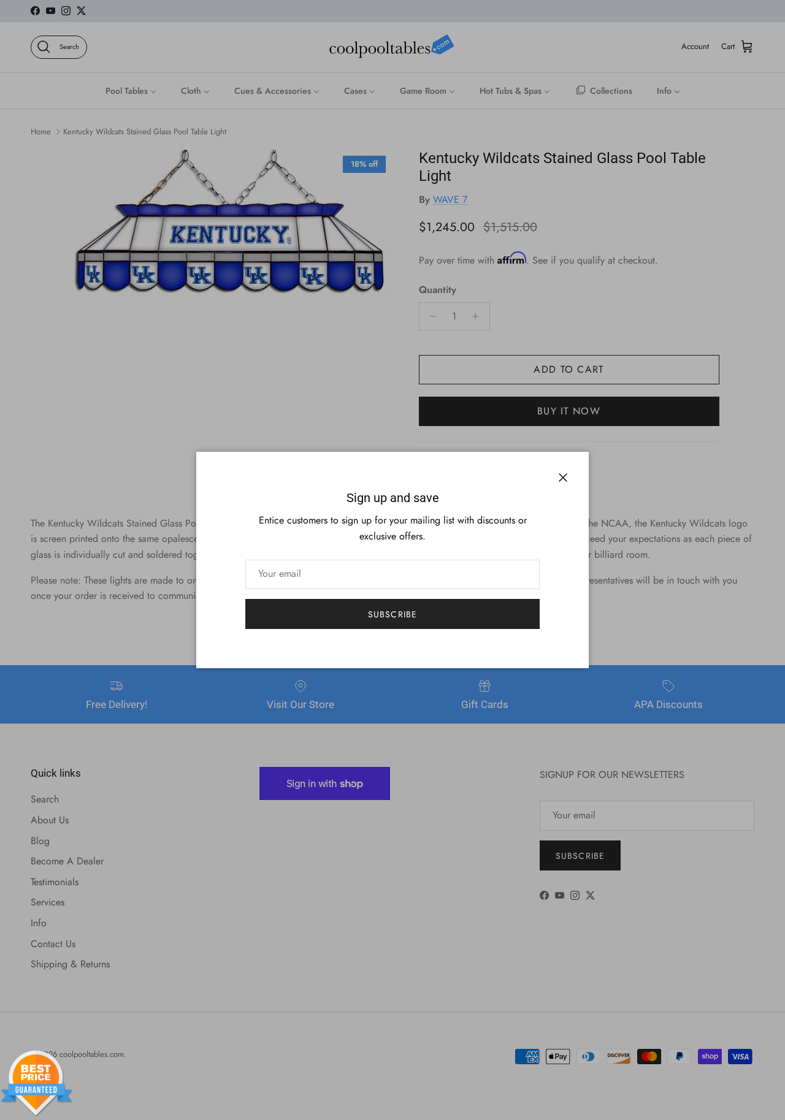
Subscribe (392, 614)
